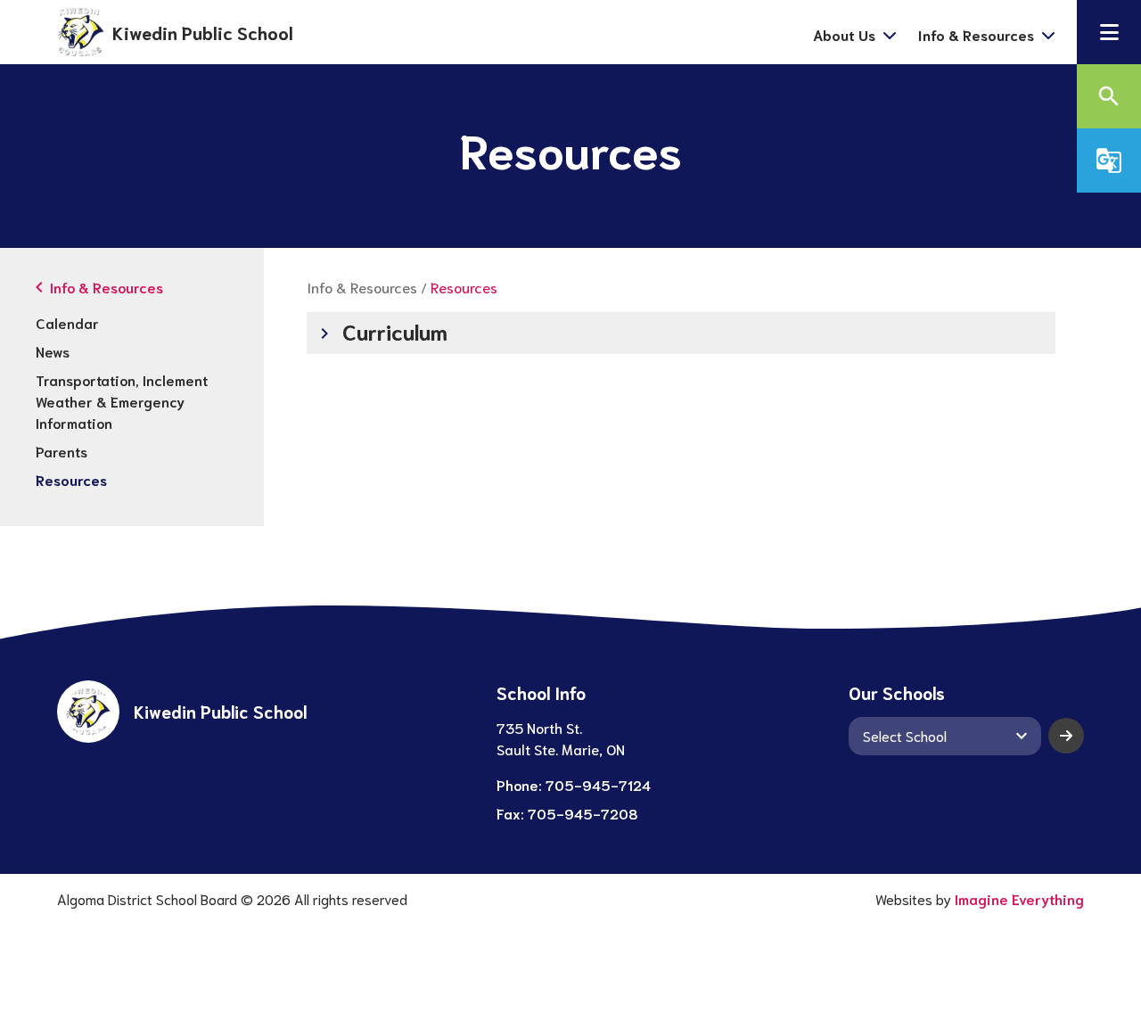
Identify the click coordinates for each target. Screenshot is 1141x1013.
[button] (1109, 32)
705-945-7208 (583, 812)
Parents (61, 450)
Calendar (67, 322)
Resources (71, 479)
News (53, 351)
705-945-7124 (598, 784)
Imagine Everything (1019, 898)
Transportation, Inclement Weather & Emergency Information (122, 401)
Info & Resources (362, 286)
